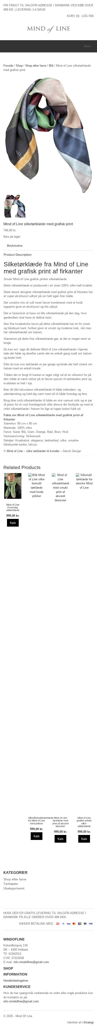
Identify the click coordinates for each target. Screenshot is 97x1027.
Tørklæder (10, 884)
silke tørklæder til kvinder (42, 451)
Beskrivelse (14, 245)
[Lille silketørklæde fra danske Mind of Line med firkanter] (14, 206)
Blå (51, 65)
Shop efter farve (35, 65)
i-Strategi (88, 1022)
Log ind (88, 16)
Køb (13, 523)
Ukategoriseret (13, 888)
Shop (19, 65)
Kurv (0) (73, 16)
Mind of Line (15, 451)
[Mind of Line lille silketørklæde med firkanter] (48, 135)
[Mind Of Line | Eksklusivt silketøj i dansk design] (49, 29)
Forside (8, 65)
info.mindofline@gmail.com (31, 962)
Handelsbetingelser (15, 980)
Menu (87, 46)
